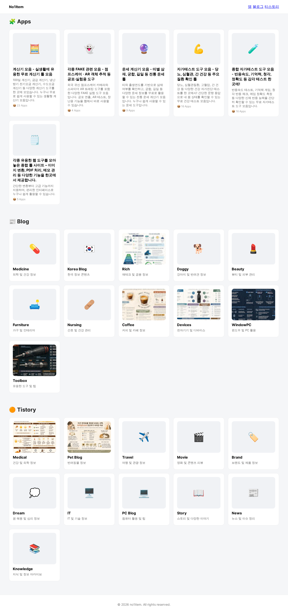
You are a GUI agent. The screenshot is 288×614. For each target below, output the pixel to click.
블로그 (258, 6)
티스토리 (272, 6)
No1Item (16, 6)
